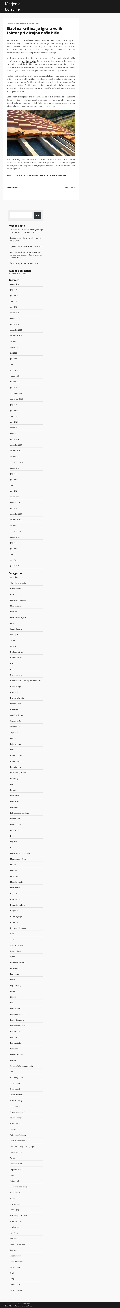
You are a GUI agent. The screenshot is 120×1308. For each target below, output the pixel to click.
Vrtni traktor (14, 1227)
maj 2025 (13, 364)
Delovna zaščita (16, 658)
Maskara (13, 870)
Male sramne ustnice (18, 859)
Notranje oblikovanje (18, 928)
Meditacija (14, 876)
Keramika (13, 790)
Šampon (13, 1072)
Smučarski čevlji (16, 1100)
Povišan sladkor (16, 1008)
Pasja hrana (14, 974)
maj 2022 (13, 554)
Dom (12, 669)
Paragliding (14, 968)
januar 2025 (14, 387)
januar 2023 (14, 508)
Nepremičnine (15, 899)
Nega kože (14, 893)
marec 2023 (14, 497)
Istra (12, 750)
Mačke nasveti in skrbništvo (20, 853)
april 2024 (14, 422)
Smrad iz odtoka (16, 1095)
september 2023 (16, 462)
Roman (13, 1060)
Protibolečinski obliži (18, 1026)
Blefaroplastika (16, 606)
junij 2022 (14, 548)
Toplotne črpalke (16, 1169)
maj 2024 (13, 416)
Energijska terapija (17, 698)
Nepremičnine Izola (17, 905)
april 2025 (14, 370)
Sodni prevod (15, 1106)
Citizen (12, 640)
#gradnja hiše (12, 175)
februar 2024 (15, 433)
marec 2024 (14, 428)
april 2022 (14, 560)
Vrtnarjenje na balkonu (18, 1215)
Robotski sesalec (16, 1054)
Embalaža (14, 692)
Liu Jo (12, 836)
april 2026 (14, 307)
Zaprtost (13, 1250)
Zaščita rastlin (15, 1256)
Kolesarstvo (14, 801)
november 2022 (16, 520)
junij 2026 (14, 295)
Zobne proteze (15, 1284)
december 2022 (16, 514)
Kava (12, 784)
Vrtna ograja (15, 1210)
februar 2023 (15, 502)
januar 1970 (14, 566)
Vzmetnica (14, 1233)
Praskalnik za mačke (18, 1014)
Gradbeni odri (15, 727)
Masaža (13, 865)
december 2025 (16, 330)
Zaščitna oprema (16, 1261)
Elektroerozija (15, 686)
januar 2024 (14, 439)
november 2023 (16, 451)
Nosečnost (14, 922)
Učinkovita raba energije (19, 1187)
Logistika (13, 842)
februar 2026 (15, 318)
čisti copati (14, 635)
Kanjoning (14, 778)
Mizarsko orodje (16, 882)
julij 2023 (13, 474)
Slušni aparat (15, 1083)
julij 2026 (13, 290)
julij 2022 (13, 543)
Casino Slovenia (16, 629)
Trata (12, 1175)
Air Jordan (14, 577)
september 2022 (16, 531)
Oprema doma (15, 951)
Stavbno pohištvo (16, 1118)
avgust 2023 (14, 468)
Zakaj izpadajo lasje (17, 1244)
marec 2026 (14, 313)
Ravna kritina (15, 1031)
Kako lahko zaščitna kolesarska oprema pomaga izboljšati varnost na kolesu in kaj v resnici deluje (26, 255)
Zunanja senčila (16, 1290)
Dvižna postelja (16, 675)
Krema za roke (15, 824)
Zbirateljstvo (15, 1267)
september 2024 (16, 399)
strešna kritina (29, 61)
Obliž (12, 934)
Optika (12, 957)
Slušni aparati (15, 1089)
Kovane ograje (15, 819)
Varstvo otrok (15, 1192)
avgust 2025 (14, 347)
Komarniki (14, 807)
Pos (11, 1003)
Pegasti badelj (15, 985)
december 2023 (16, 445)
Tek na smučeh (16, 1152)
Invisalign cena (15, 744)
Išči (37, 216)
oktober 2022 (15, 525)
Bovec (12, 623)
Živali (12, 1273)
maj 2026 (13, 301)
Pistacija (13, 997)
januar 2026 (14, 324)
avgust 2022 (14, 537)
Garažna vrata (15, 721)
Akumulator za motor (18, 583)
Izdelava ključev (16, 755)
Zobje (12, 1279)
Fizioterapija (14, 709)
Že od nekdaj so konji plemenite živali (24, 263)
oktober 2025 (15, 341)
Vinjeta (12, 1198)
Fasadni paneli (15, 704)
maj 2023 (13, 485)
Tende (12, 1158)
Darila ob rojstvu (16, 652)
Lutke (12, 847)
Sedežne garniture (17, 1077)
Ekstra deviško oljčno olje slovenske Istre (25, 681)
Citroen (13, 646)
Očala (12, 939)
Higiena (13, 738)
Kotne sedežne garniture (19, 813)
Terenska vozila (16, 1164)
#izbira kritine (25, 175)
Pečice (12, 980)
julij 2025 (13, 353)
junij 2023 (14, 479)
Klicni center (14, 796)
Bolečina (13, 611)
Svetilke (13, 1129)
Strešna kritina (15, 1123)
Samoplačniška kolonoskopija (21, 1066)
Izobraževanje (15, 767)
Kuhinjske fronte (16, 830)
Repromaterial (15, 1043)
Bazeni (12, 594)
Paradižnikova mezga (18, 962)
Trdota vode (15, 1181)
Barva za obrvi (15, 589)
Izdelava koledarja (17, 761)
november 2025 (16, 336)
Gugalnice (14, 732)
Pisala (12, 991)
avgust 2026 (14, 284)
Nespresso (14, 911)
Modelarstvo (15, 888)
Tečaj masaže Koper (18, 1135)
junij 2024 (14, 410)
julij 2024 (13, 405)
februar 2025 (15, 382)
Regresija (13, 1037)
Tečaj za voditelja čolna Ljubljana (23, 1146)
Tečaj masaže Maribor (18, 1141)
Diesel (12, 663)
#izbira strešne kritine (41, 175)
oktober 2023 (15, 456)
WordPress (28, 1306)
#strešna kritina (59, 175)
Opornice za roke (16, 945)
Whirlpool (13, 1238)
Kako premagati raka (18, 773)
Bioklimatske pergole (18, 600)
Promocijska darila (17, 1020)
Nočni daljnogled (16, 916)
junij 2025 (14, 359)
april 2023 (14, 491)
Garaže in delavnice (17, 715)
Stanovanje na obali (17, 1112)
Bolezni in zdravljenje (18, 617)
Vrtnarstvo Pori (16, 1221)
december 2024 (16, 393)
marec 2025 (14, 376)
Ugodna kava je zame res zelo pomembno (26, 246)
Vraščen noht (15, 1204)
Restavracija (14, 1049)
